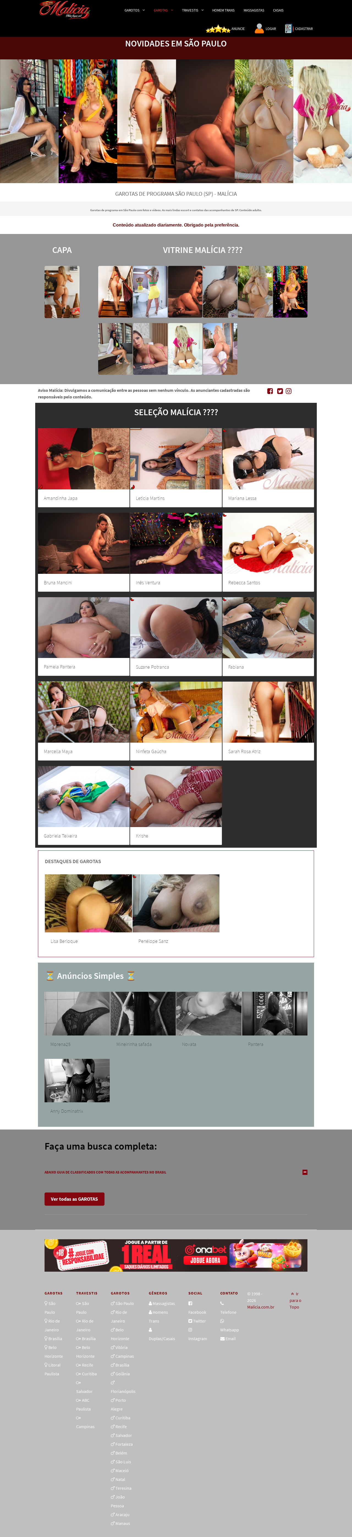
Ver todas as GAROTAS (74, 1199)
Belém (121, 1453)
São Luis (123, 1461)
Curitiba (89, 1373)
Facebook (197, 1312)
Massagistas (164, 1303)
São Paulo (125, 1303)
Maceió (122, 1470)
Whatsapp (229, 1329)
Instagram (197, 1338)
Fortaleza (124, 1444)
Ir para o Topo (295, 1300)
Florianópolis (123, 1391)
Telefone (228, 1312)
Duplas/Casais (162, 1338)
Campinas (85, 1426)
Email (231, 1338)
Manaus (123, 1523)
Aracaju (123, 1514)
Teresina (123, 1488)
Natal (120, 1479)
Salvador (84, 1391)
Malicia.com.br (260, 1307)
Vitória (122, 1347)
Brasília (55, 1338)
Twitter (199, 1321)
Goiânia (123, 1373)
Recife (87, 1365)
